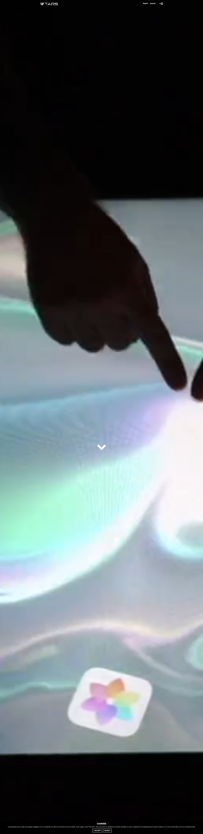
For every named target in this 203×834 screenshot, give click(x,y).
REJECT (107, 831)
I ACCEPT (97, 831)
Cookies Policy (190, 827)
